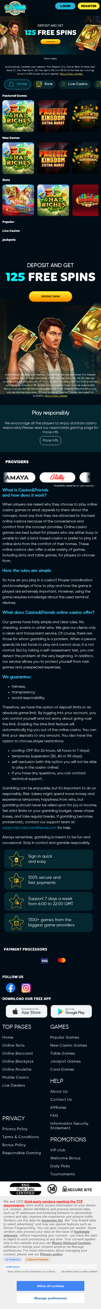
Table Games (62, 1054)
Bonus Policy (14, 1145)
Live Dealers (13, 1086)
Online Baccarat (17, 1054)
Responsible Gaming (21, 1153)
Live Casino (78, 84)
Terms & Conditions (20, 1137)
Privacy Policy (15, 1129)
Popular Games (64, 1038)
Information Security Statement (69, 1126)
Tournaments (62, 1174)
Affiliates (58, 1108)
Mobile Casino (15, 1078)
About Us (58, 1092)
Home (22, 84)
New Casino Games (68, 1046)
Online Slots (13, 1046)
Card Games (62, 1070)
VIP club (57, 1150)
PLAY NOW (19, 111)
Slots (48, 84)
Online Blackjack (18, 1062)
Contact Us (61, 1100)
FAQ (54, 1116)
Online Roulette (16, 1070)
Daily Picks (60, 1166)
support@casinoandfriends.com (29, 828)
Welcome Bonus (65, 1158)
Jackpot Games (65, 1062)
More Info (50, 440)
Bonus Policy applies (71, 74)
